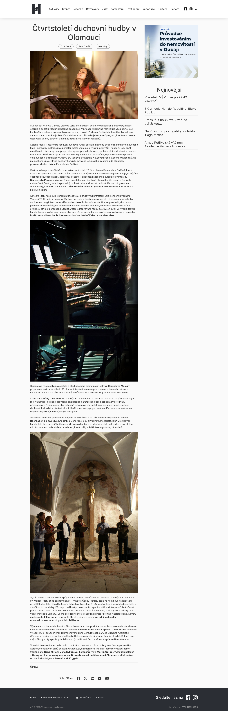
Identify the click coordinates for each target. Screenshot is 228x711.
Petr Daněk (85, 46)
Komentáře (117, 9)
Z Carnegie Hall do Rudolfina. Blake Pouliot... (170, 110)
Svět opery (133, 9)
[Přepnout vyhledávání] (196, 9)
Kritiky (66, 9)
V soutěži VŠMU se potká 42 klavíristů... (166, 99)
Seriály (175, 9)
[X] (85, 678)
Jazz (105, 9)
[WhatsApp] (99, 678)
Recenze (78, 9)
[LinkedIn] (92, 678)
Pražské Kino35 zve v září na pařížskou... (166, 122)
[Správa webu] (190, 707)
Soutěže (163, 9)
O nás (33, 697)
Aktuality (54, 9)
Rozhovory (92, 9)
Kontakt (100, 697)
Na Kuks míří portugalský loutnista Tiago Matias (170, 133)
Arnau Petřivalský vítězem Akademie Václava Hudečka (165, 144)
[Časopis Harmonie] (36, 9)
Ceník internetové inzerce (55, 697)
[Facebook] (78, 678)
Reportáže (149, 9)
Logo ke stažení (82, 697)
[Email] (107, 678)
